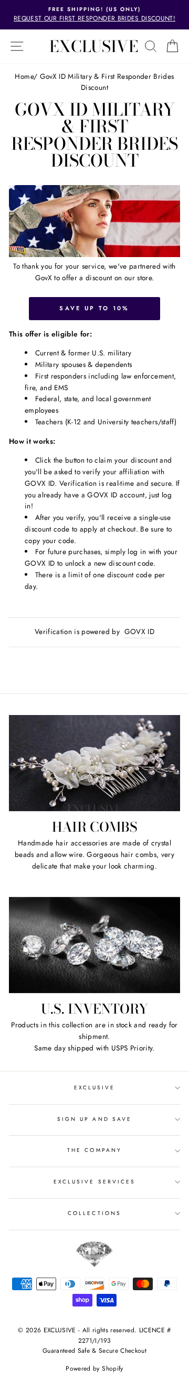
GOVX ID (139, 631)
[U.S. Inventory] (94, 945)
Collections (94, 1213)
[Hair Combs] (94, 763)
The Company (94, 1150)
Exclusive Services (94, 1182)
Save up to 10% (94, 308)
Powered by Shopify (94, 1368)
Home (24, 76)
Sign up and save (94, 1119)
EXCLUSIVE (93, 46)
